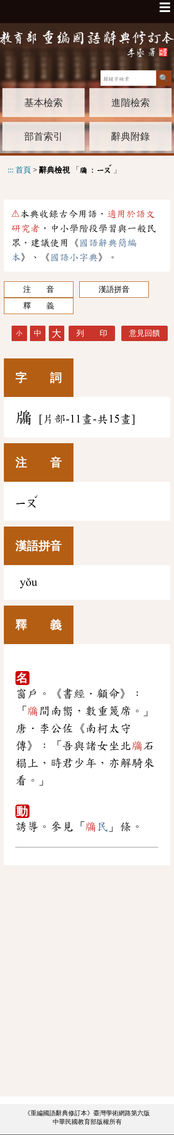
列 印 (91, 333)
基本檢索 (43, 102)
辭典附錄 (130, 136)
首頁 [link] (23, 170)
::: (11, 170)
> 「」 (64, 168)
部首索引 (43, 136)
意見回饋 (144, 333)
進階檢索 (130, 102)
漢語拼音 (114, 289)
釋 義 (38, 306)
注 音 (38, 289)
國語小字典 (74, 257)
